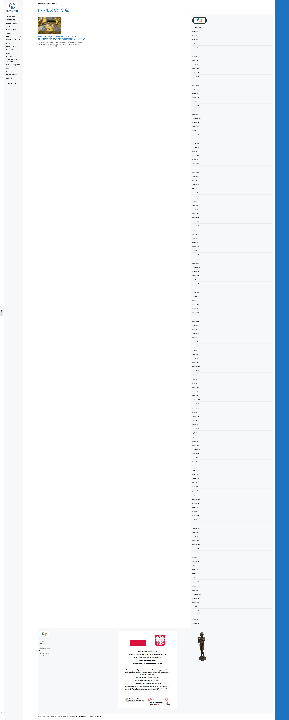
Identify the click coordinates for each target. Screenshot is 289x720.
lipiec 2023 (194, 180)
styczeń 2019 (195, 387)
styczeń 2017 (195, 486)
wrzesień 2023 (195, 172)
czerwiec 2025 (195, 85)
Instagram (41, 643)
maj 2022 (194, 238)
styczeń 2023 (195, 205)
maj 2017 (194, 470)
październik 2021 (196, 267)
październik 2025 (196, 72)
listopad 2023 (195, 164)
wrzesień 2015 (195, 549)
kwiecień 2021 (195, 292)
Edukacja (8, 33)
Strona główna (10, 17)
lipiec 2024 (194, 130)
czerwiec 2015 (195, 561)
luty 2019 (194, 383)
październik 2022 (196, 217)
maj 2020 (194, 337)
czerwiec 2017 (195, 466)
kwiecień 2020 (195, 342)
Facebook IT (42, 655)
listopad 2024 (195, 114)
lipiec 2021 (194, 279)
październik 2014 (196, 594)
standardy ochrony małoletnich (11, 60)
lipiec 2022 (194, 230)
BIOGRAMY (8, 43)
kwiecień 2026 (195, 48)
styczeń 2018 (195, 437)
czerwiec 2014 (195, 611)
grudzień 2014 (195, 586)
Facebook (41, 641)
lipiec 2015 (194, 557)
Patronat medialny (43, 651)
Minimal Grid (79, 717)
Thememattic (98, 717)
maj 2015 (194, 565)
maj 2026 (194, 43)
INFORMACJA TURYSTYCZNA (13, 23)
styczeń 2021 (195, 304)
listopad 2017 (195, 445)
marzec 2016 (195, 528)
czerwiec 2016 (195, 515)
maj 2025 (194, 89)
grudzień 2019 (195, 358)
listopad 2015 (195, 540)
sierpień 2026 (195, 31)
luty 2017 (194, 482)
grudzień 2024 (195, 110)
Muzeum (8, 26)
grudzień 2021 (195, 259)
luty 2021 (194, 300)
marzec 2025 (195, 97)
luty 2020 (194, 350)
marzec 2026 (195, 52)
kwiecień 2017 (195, 474)
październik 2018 (196, 399)
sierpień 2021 (195, 275)
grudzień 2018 (195, 391)
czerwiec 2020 (195, 333)
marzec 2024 (195, 147)
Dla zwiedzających (11, 30)
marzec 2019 (195, 379)
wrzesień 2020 (195, 321)
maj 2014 (194, 615)
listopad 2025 (195, 68)
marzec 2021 (195, 296)
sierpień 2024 (195, 126)
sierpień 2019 (195, 371)
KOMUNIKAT (9, 78)
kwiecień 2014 (195, 619)
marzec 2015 (195, 573)
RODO (7, 68)
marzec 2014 (195, 623)
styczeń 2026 (195, 60)
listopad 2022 (195, 213)
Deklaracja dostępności (13, 65)
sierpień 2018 (195, 408)
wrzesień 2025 (195, 77)
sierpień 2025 (195, 81)
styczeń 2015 (195, 582)
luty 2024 (194, 151)
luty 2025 (194, 101)
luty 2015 (194, 577)
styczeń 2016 (195, 532)
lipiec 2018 (194, 412)
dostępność (9, 50)
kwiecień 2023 (195, 193)
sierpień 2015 (195, 553)
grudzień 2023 (195, 159)
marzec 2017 (195, 478)
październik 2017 (196, 449)
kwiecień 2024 (195, 143)
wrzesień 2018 (195, 404)
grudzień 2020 (195, 308)
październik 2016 (196, 499)
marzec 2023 (195, 197)
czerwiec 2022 (195, 234)
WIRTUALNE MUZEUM (11, 20)
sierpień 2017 (195, 457)
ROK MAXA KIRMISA (11, 46)
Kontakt (8, 53)
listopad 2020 (195, 313)
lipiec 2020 (194, 329)
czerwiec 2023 (195, 184)
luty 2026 (194, 56)
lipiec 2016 (194, 511)
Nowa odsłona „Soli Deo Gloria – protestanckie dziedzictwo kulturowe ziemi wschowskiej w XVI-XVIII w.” (61, 38)
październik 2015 (196, 544)
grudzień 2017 (195, 441)
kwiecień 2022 (195, 242)
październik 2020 (196, 317)
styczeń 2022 (195, 255)
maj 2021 (194, 288)
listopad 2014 (195, 590)
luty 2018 (194, 433)
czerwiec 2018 (195, 416)
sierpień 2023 (195, 176)
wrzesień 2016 (195, 503)
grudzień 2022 (195, 209)
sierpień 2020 (195, 325)
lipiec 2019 (194, 375)
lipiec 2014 (194, 606)
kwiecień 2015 (195, 569)
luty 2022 (194, 250)
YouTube (41, 646)
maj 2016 (194, 520)
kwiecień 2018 (195, 424)
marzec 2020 (195, 346)
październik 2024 (196, 118)
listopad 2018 (195, 395)
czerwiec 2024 (195, 135)
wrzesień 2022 (195, 221)
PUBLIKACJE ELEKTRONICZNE (13, 40)
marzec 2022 (195, 246)
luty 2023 (194, 201)
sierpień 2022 (195, 226)
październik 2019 (196, 366)
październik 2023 (196, 168)
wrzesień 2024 (195, 122)
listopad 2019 (195, 362)
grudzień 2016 (195, 491)
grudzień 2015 (195, 536)
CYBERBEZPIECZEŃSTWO (12, 75)
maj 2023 (194, 188)
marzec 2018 (195, 428)
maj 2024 (194, 139)
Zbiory (8, 36)
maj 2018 (194, 420)
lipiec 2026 (194, 35)
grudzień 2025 (195, 64)
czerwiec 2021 (195, 284)
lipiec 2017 (194, 462)
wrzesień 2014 (195, 598)
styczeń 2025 (195, 106)
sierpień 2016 (195, 507)
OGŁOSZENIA (9, 56)
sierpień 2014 (195, 602)
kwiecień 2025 (195, 93)
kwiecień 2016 (195, 524)
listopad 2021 (195, 263)
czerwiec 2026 (195, 39)
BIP (6, 71)
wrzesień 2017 (195, 453)
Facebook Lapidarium (44, 653)
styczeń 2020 (195, 354)
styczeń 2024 (195, 155)
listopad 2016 (195, 495)
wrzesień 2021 (195, 271)
